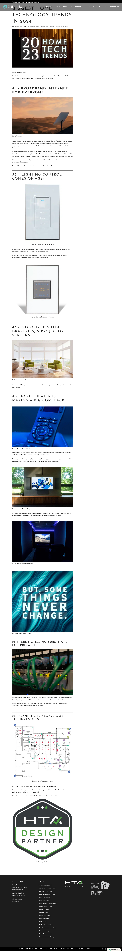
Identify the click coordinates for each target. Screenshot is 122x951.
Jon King (16, 26)
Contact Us (114, 6)
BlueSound (42, 888)
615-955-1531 (15, 901)
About (56, 6)
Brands (78, 6)
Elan (51, 891)
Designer (41, 891)
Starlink (22, 156)
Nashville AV (42, 921)
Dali (54, 888)
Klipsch (41, 909)
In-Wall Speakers (43, 906)
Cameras (42, 26)
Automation (31, 26)
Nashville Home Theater (45, 924)
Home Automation (42, 781)
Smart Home (64, 26)
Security (47, 931)
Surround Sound (43, 937)
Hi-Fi (40, 897)
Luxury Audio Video (44, 915)
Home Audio (47, 897)
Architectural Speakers (45, 885)
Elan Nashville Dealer (45, 894)
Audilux (51, 78)
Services (67, 6)
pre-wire (50, 697)
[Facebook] (102, 949)
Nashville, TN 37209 (18, 895)
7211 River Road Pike (18, 893)
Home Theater (50, 26)
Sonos (49, 934)
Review (41, 931)
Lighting (57, 26)
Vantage (51, 244)
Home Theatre (52, 903)
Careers (102, 6)
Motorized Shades (17, 380)
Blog (95, 6)
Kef (51, 906)
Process (87, 6)
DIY (47, 891)
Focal (54, 894)
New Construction (44, 927)
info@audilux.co (17, 899)
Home (48, 6)
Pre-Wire (53, 927)
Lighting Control (36, 244)
